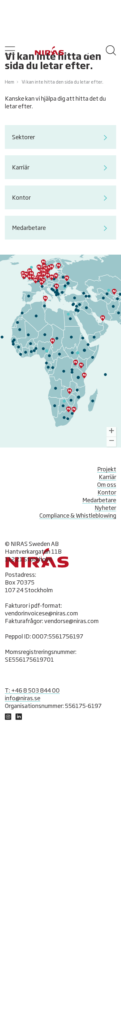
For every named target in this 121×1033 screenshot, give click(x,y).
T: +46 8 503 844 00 (32, 691)
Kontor (21, 198)
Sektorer (23, 137)
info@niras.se (22, 699)
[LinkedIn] (8, 718)
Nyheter (105, 508)
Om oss (106, 485)
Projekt (106, 470)
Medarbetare (29, 228)
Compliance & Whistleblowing (77, 516)
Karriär (20, 168)
